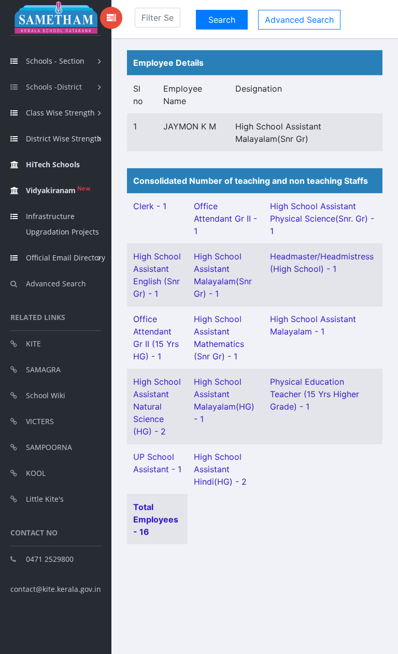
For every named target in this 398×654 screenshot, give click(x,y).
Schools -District (54, 87)
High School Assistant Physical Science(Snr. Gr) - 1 (322, 218)
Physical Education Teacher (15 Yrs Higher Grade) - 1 (314, 394)
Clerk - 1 (149, 206)
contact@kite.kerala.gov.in (55, 589)
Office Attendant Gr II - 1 (225, 218)
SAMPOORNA (49, 447)
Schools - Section (55, 61)
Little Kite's (45, 499)
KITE (33, 343)
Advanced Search (56, 283)
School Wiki (45, 395)
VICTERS (40, 421)
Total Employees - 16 (155, 519)
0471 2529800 (50, 559)
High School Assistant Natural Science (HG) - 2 (157, 406)
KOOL (36, 473)
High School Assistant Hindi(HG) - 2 (220, 469)
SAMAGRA (43, 369)
